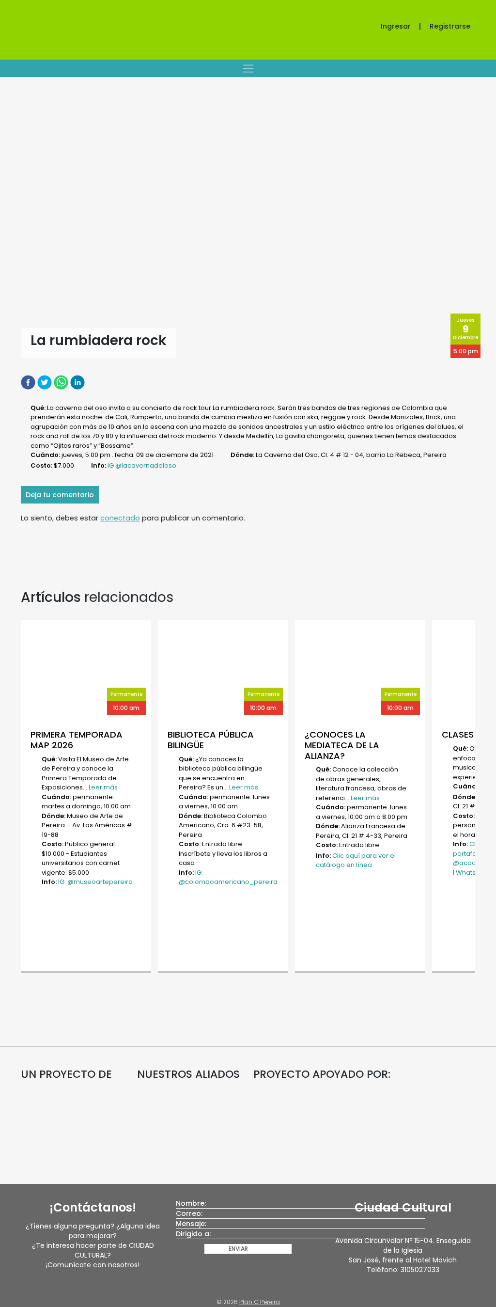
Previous (16, 797)
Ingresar (396, 26)
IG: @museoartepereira (95, 881)
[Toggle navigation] (248, 68)
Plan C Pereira (259, 1302)
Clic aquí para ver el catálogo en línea (356, 860)
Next (480, 797)
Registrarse (450, 26)
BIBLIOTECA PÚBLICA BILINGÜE (211, 739)
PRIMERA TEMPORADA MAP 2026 (77, 739)
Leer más (103, 787)
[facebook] (29, 382)
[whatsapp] (62, 382)
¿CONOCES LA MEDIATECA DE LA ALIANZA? (342, 744)
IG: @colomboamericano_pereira (228, 877)
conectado (120, 518)
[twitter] (45, 382)
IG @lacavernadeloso (142, 465)
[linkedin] (78, 382)
